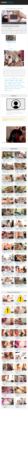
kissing (5, 82)
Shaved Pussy (17, 88)
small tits (18, 85)
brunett (13, 78)
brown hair (9, 78)
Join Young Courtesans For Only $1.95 (14, 8)
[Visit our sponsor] (2, 142)
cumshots (21, 78)
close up (17, 78)
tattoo (5, 83)
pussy (14, 82)
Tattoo (11, 90)
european (16, 80)
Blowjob (11, 86)
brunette (13, 85)
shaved (20, 82)
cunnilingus (6, 80)
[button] (14, 17)
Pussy (13, 88)
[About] (4, 32)
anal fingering (10, 83)
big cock (6, 85)
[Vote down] (6, 28)
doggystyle (11, 80)
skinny (23, 82)
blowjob (10, 85)
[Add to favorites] (18, 32)
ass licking (19, 83)
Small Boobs (6, 90)
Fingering (6, 88)
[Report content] (23, 32)
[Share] (9, 32)
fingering (20, 80)
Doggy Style (22, 86)
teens (21, 85)
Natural (10, 88)
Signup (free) (5, 120)
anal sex (14, 83)
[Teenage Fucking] (7, 2)
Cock (18, 86)
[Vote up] (3, 28)
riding (17, 82)
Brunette (15, 86)
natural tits (10, 82)
